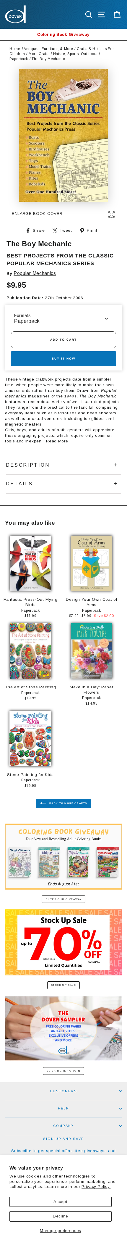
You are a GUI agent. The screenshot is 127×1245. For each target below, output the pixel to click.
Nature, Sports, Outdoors (75, 54)
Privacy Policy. (96, 1186)
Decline (60, 1216)
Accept (60, 1201)
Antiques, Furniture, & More (48, 49)
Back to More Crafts (67, 803)
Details (19, 483)
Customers (63, 1091)
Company (63, 1126)
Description (28, 465)
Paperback (18, 59)
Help (63, 1108)
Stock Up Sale (63, 985)
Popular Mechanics (35, 273)
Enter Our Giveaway (63, 899)
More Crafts (39, 54)
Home (14, 49)
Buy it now (63, 358)
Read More (57, 441)
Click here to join (64, 1071)
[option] (63, 34)
